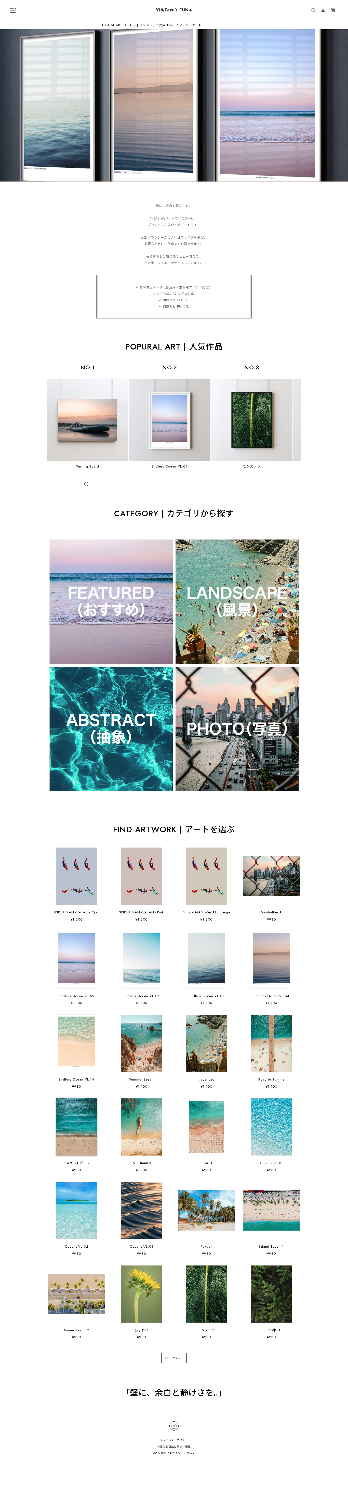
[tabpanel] (174, 105)
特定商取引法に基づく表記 (174, 1447)
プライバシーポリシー (174, 1440)
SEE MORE (174, 1358)
